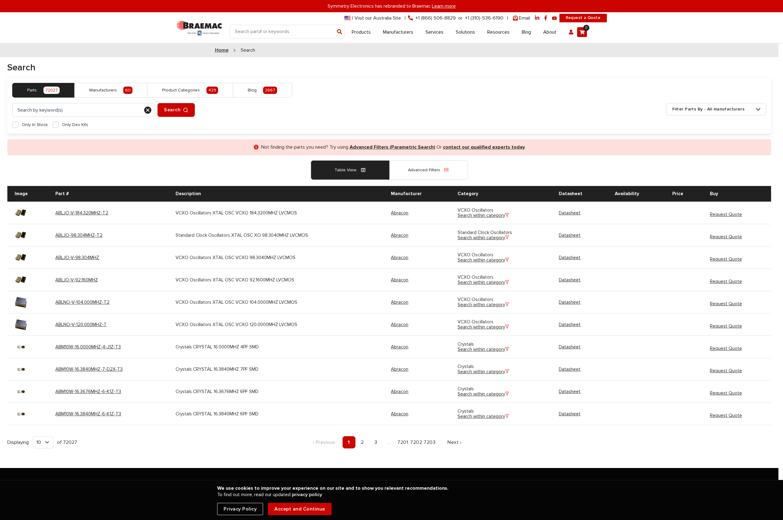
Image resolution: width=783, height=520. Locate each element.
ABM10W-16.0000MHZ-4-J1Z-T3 (88, 347)
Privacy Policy (240, 509)
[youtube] (554, 18)
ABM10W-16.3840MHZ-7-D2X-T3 (89, 369)
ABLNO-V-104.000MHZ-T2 (82, 302)
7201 (402, 442)
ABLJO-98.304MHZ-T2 (78, 235)
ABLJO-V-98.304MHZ (77, 257)
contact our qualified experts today (484, 147)
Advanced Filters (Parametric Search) (392, 147)
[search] (83, 110)
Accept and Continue (299, 509)
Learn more (444, 6)
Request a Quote (583, 18)
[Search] (340, 32)
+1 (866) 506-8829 (435, 18)
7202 (416, 442)
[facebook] (546, 18)
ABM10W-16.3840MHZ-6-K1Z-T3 (88, 414)
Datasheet (570, 213)
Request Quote (726, 214)
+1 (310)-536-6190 (484, 18)
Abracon (399, 213)
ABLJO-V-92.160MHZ (76, 280)
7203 (430, 442)
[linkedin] (537, 18)
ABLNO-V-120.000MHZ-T (81, 324)
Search (172, 109)
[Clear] (147, 110)
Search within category (481, 215)
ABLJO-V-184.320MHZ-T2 (81, 213)
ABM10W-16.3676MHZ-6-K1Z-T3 (88, 391)
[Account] (571, 32)
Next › (454, 442)
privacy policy (307, 494)
